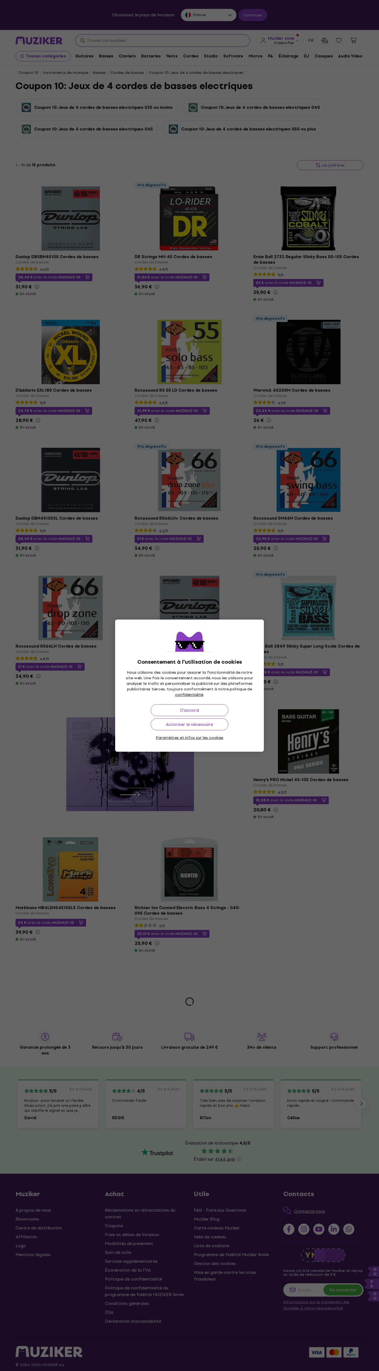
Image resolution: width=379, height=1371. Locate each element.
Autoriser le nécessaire (189, 724)
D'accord (189, 710)
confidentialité (189, 694)
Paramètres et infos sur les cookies (189, 738)
